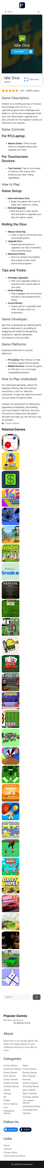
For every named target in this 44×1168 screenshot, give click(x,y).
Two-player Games (28, 1101)
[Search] (36, 997)
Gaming (7, 1093)
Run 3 (22, 524)
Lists (6, 1107)
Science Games (30, 1083)
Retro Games (29, 1076)
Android (24, 369)
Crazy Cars (22, 930)
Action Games (10, 1065)
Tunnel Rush (22, 764)
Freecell (22, 561)
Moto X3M (22, 543)
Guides (7, 1100)
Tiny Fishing (22, 469)
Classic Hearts (22, 672)
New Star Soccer (22, 616)
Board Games (10, 1072)
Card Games (10, 1076)
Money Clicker (22, 487)
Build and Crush (22, 745)
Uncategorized (30, 1109)
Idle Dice (23, 107)
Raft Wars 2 (22, 837)
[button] (38, 12)
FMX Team (22, 635)
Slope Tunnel (22, 782)
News (25, 1065)
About (7, 1145)
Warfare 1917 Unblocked (22, 598)
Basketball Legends (22, 708)
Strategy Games (31, 1097)
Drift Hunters (22, 911)
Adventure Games (12, 1069)
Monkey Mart (22, 874)
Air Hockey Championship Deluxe (22, 450)
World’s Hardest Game (22, 985)
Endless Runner (11, 1083)
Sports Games (30, 1093)
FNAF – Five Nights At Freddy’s (22, 948)
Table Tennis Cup (22, 819)
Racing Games (30, 1072)
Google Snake (22, 579)
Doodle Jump (22, 653)
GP (5, 1097)
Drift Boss (22, 893)
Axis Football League (22, 690)
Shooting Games (31, 1086)
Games (7, 1090)
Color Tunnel (22, 506)
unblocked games (31, 1106)
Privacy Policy (10, 1152)
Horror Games (10, 1104)
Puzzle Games (29, 1069)
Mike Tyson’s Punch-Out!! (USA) (22, 856)
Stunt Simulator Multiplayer (22, 966)
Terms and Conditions (14, 1156)
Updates (27, 1113)
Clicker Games (12, 423)
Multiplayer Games (9, 1112)
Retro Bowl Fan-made (22, 727)
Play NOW (19, 51)
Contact (8, 1149)
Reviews (27, 1079)
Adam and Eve (22, 801)
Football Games (11, 1086)
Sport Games (29, 1090)
